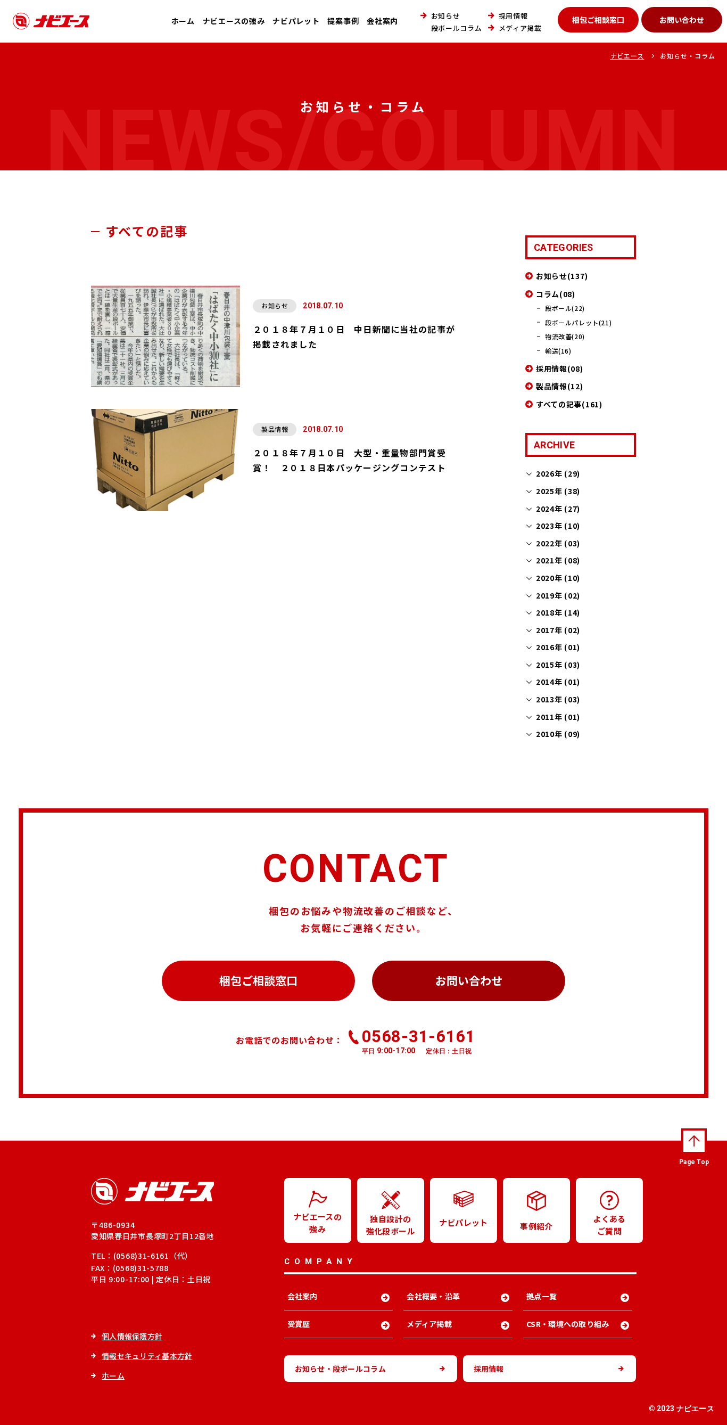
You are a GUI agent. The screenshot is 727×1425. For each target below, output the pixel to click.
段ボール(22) (565, 308)
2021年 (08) (558, 560)
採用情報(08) (559, 368)
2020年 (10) (558, 577)
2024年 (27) (558, 508)
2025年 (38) (558, 491)
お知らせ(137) (562, 276)
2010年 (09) (558, 733)
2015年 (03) (558, 664)
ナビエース (627, 55)
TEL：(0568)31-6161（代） (142, 1255)
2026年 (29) (558, 473)
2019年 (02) (558, 595)
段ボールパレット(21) (578, 322)
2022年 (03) (558, 543)
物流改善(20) (565, 336)
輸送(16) (558, 350)
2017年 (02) (558, 630)
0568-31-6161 (418, 1041)
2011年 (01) (558, 716)
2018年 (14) (558, 612)
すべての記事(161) (569, 404)
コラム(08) (555, 294)
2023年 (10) (558, 525)
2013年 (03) (558, 699)
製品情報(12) (559, 386)
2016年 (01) (558, 647)
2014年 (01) (558, 681)
